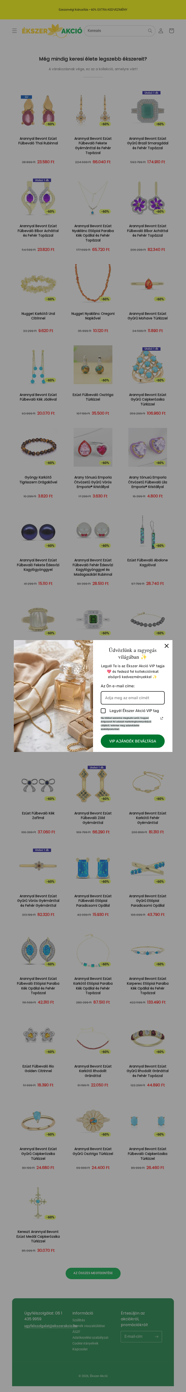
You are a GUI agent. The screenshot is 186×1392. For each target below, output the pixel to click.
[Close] (166, 646)
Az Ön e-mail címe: (118, 686)
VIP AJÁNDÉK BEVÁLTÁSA (132, 741)
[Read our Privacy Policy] (162, 718)
